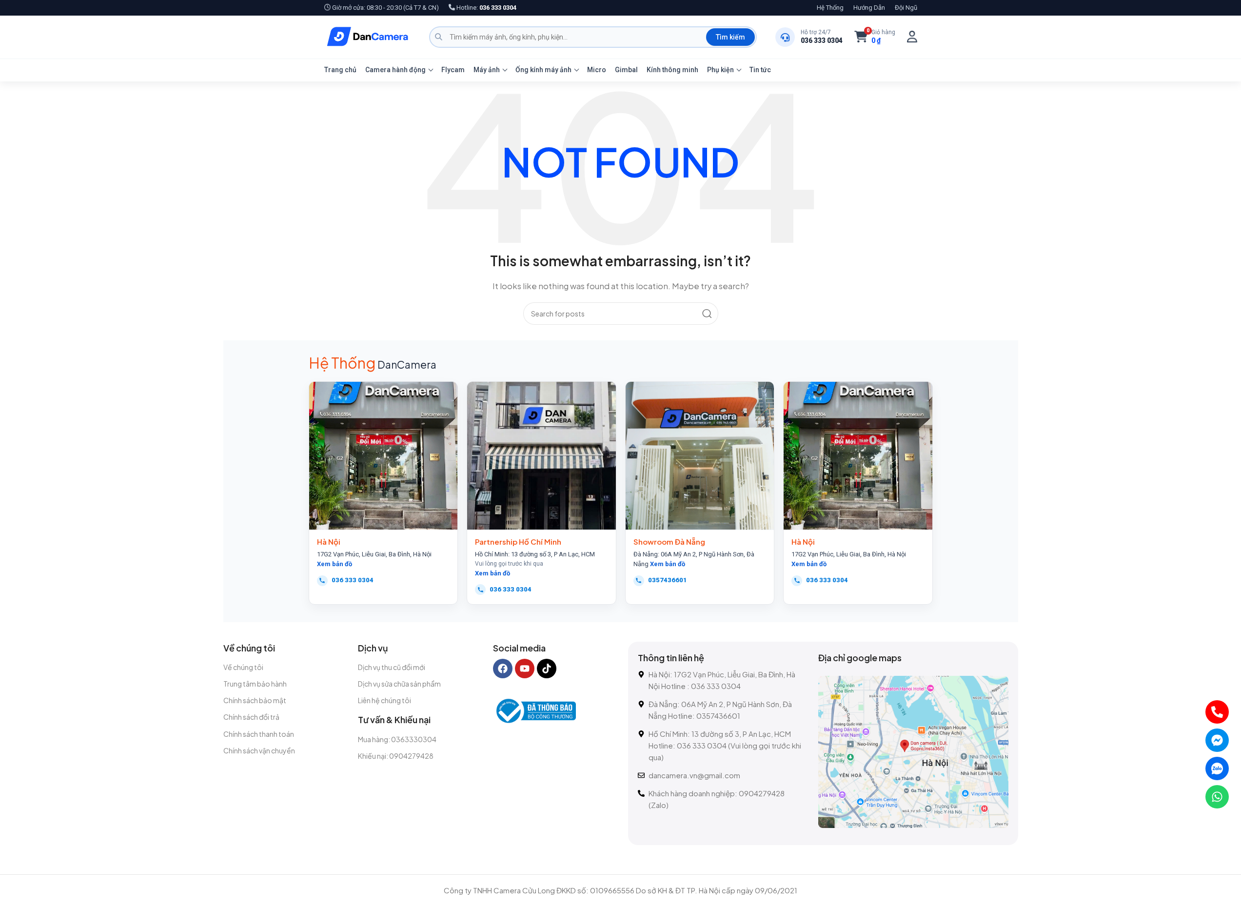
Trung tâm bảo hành (255, 683)
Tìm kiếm (730, 37)
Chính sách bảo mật (254, 700)
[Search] (707, 313)
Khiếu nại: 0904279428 (395, 755)
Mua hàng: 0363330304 (397, 739)
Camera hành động (395, 70)
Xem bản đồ (334, 564)
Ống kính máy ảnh (543, 70)
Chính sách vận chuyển (259, 750)
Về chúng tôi (243, 667)
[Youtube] (524, 668)
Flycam (453, 70)
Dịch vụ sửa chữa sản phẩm (399, 683)
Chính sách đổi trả (251, 716)
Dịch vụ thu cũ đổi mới (391, 667)
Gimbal (626, 70)
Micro (596, 70)
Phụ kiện (720, 70)
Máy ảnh (486, 70)
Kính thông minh (672, 70)
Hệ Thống (830, 7)
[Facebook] (502, 668)
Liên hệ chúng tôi (384, 700)
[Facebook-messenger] (1217, 740)
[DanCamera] (367, 37)
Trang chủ (340, 70)
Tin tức (760, 70)
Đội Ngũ (906, 7)
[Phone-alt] (1217, 712)
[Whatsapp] (1217, 796)
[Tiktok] (546, 668)
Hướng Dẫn (869, 7)
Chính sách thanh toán (258, 733)
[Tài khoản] (912, 37)
